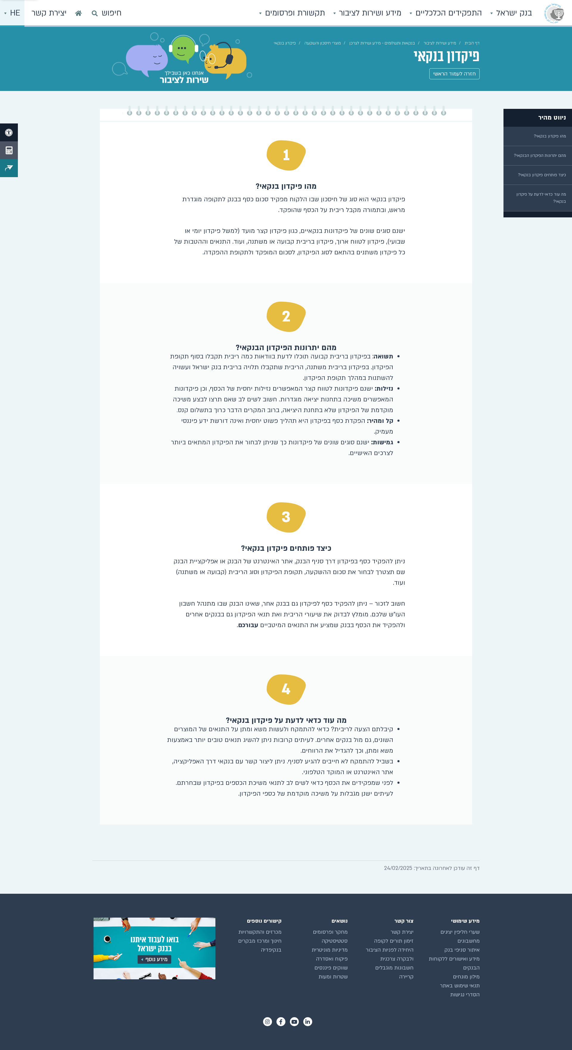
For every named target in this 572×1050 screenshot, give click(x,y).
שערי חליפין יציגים (460, 932)
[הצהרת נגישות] (9, 132)
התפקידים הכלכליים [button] (447, 13)
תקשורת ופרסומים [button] (294, 13)
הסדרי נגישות (465, 994)
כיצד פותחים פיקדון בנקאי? (542, 175)
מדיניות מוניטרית (330, 950)
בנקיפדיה (271, 950)
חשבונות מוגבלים (394, 967)
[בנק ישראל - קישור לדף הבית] (554, 13)
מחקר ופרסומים (330, 932)
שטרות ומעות (333, 976)
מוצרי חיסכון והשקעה (322, 43)
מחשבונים (468, 941)
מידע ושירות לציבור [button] (369, 13)
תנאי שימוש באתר (460, 985)
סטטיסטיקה (335, 941)
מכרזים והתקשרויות (260, 932)
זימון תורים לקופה (394, 941)
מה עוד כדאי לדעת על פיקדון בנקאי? (541, 197)
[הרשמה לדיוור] (9, 168)
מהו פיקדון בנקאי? (550, 136)
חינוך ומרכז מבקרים (260, 941)
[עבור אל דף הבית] (78, 13)
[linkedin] (307, 1021)
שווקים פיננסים (331, 967)
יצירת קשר (402, 932)
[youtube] (294, 1021)
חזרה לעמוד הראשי (454, 73)
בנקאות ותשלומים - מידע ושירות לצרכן (382, 43)
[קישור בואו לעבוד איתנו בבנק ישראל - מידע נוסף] (153, 948)
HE (14, 13)
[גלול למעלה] (556, 1034)
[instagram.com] (267, 1021)
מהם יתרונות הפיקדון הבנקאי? (540, 155)
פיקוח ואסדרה (332, 958)
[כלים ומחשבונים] (9, 150)
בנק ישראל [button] (513, 13)
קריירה (406, 976)
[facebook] (280, 1021)
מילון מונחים (466, 976)
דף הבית (472, 43)
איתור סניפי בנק (462, 950)
